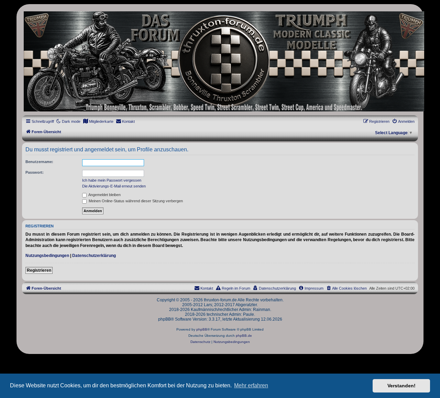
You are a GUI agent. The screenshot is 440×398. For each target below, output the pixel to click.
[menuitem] (98, 121)
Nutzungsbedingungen (47, 255)
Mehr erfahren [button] (251, 385)
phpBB (201, 329)
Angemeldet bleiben (104, 195)
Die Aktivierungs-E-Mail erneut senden (114, 186)
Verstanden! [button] (401, 385)
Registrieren (39, 270)
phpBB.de (244, 335)
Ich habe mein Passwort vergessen (111, 180)
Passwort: (34, 172)
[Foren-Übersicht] (220, 61)
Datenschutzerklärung (94, 255)
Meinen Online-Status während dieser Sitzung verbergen (135, 201)
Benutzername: (39, 162)
